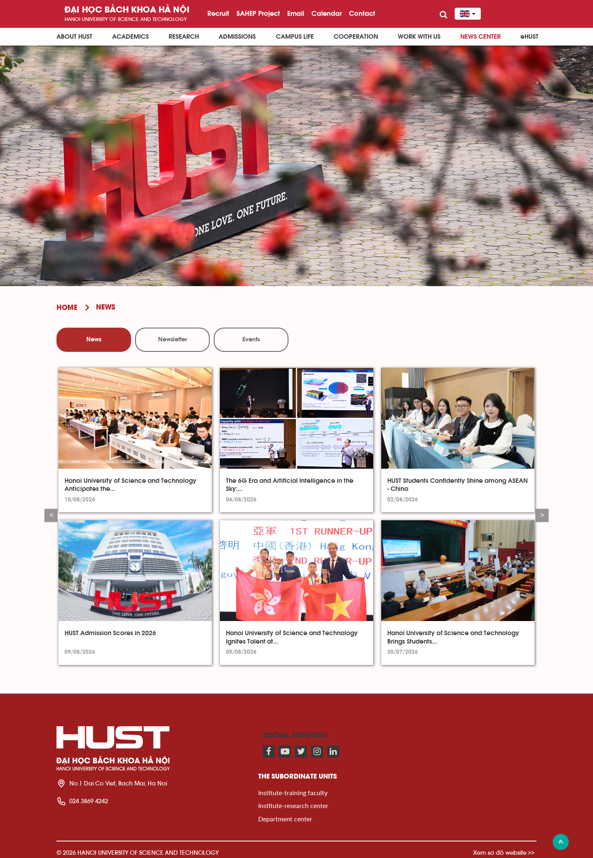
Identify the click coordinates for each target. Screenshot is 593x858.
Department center (285, 819)
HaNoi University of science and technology (126, 19)
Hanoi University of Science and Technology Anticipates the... (130, 485)
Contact (362, 13)
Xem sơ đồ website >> (504, 852)
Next (542, 515)
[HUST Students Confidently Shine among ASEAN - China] (458, 418)
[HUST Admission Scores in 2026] (135, 570)
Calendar (326, 13)
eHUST (529, 36)
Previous (51, 515)
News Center (480, 36)
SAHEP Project (258, 13)
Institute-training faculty (293, 792)
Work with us (419, 36)
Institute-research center (293, 805)
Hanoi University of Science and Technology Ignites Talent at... (292, 637)
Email (295, 13)
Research (184, 36)
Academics (130, 36)
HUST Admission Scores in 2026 (110, 633)
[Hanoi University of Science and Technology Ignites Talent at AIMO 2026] (296, 570)
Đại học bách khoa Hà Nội (127, 10)
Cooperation (356, 36)
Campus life (295, 36)
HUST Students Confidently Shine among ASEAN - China (457, 485)
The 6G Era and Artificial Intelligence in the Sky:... (289, 485)
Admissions (237, 36)
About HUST (74, 36)
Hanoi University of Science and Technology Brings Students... (453, 637)
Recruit (218, 13)
